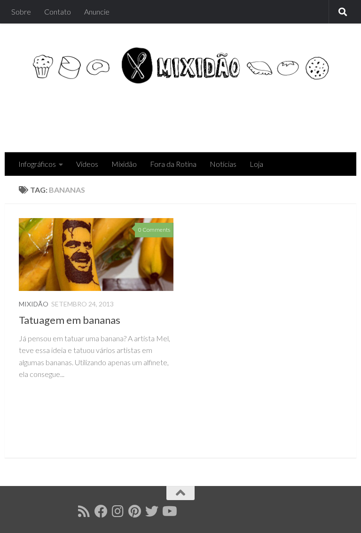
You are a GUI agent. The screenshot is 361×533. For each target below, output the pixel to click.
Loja (256, 163)
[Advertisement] (171, 114)
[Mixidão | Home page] (180, 65)
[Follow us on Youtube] (168, 511)
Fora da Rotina (173, 163)
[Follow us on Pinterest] (134, 511)
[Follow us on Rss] (84, 511)
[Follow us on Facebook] (101, 511)
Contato (57, 11)
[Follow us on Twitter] (151, 511)
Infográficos (37, 163)
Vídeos (87, 163)
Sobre (21, 11)
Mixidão (124, 163)
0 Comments (154, 229)
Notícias (223, 163)
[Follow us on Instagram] (118, 511)
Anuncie (97, 11)
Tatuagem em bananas (69, 320)
